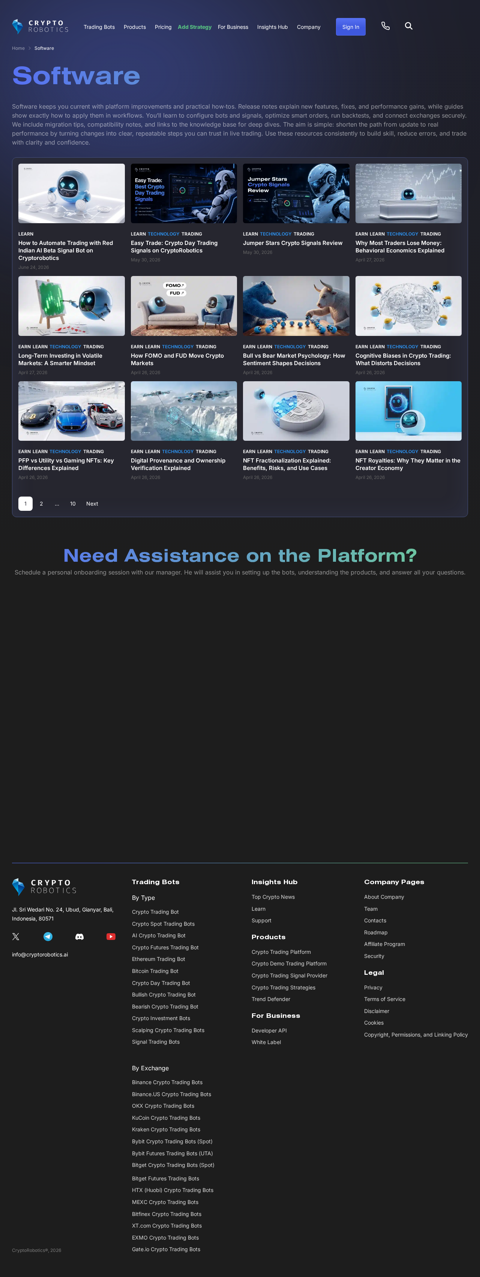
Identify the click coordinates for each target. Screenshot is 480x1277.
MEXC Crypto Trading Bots (165, 1202)
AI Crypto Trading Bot (159, 935)
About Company (384, 897)
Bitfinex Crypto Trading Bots (166, 1214)
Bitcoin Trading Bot (155, 971)
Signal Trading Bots (156, 1041)
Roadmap (376, 932)
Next (92, 503)
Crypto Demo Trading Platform (289, 963)
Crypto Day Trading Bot (161, 983)
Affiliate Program (384, 944)
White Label (266, 1042)
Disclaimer (376, 1011)
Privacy (373, 987)
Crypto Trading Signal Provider (289, 975)
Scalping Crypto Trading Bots (168, 1030)
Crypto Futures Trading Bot (165, 947)
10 (73, 503)
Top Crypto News (273, 897)
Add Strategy (195, 27)
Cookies (374, 1022)
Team (371, 909)
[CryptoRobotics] (44, 887)
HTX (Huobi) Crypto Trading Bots (172, 1190)
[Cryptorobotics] (40, 27)
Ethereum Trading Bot (158, 959)
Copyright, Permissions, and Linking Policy (416, 1034)
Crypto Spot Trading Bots (163, 923)
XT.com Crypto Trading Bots (167, 1225)
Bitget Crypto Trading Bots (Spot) (173, 1165)
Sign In (350, 27)
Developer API (269, 1030)
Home (18, 48)
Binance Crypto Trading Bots (167, 1082)
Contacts (375, 920)
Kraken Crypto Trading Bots (166, 1129)
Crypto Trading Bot (155, 912)
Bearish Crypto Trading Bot (165, 1006)
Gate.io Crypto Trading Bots (166, 1249)
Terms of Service (384, 999)
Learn (259, 909)
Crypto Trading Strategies (283, 987)
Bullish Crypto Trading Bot (164, 994)
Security (374, 956)
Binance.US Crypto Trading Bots (171, 1094)
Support (262, 920)
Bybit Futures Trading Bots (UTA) (172, 1153)
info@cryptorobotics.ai (40, 954)
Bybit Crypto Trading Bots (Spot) (172, 1141)
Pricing (163, 27)
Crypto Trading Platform (281, 952)
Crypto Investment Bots (161, 1018)
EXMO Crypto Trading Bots (165, 1237)
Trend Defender (271, 999)
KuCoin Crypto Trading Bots (166, 1117)
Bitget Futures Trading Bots (165, 1178)
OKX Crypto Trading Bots (163, 1105)
